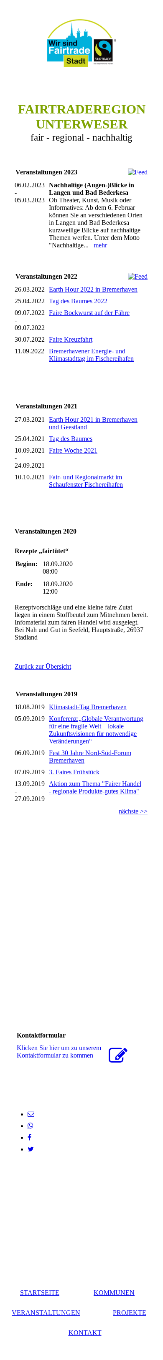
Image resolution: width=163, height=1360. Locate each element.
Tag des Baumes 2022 (78, 301)
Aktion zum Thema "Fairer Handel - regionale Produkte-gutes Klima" (95, 787)
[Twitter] (31, 1149)
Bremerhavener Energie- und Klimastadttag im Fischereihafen (91, 355)
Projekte (129, 1312)
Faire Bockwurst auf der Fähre (89, 312)
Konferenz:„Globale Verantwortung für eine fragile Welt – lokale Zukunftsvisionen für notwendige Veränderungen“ (96, 730)
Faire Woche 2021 (73, 450)
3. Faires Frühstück (74, 772)
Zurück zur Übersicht (43, 666)
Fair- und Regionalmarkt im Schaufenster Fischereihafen (86, 480)
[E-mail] (31, 1114)
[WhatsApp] (30, 1125)
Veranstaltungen (46, 1312)
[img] (81, 43)
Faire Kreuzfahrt (70, 339)
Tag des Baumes (70, 438)
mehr (100, 245)
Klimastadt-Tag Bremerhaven (88, 706)
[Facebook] (29, 1137)
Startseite (39, 1292)
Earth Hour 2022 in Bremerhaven (93, 289)
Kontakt (85, 1332)
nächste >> (133, 811)
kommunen (114, 1292)
